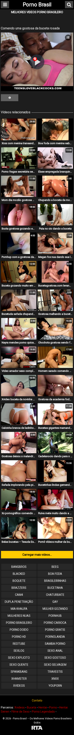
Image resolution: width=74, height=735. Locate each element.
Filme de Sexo (21, 711)
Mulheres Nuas (19, 615)
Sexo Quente (18, 664)
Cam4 (19, 594)
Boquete (19, 580)
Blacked (19, 573)
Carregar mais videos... (37, 554)
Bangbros (19, 566)
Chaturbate (55, 594)
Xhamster (19, 678)
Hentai (42, 707)
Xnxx (55, 678)
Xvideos (19, 685)
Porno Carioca (55, 622)
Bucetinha (55, 587)
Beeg (55, 566)
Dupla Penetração (19, 601)
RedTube (19, 643)
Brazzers (19, 587)
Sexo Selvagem (55, 664)
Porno (53, 707)
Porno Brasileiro (19, 622)
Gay (55, 601)
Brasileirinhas (55, 580)
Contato (37, 700)
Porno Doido (19, 629)
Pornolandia (55, 636)
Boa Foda (55, 573)
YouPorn (55, 685)
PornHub (55, 615)
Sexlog (19, 650)
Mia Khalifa (19, 608)
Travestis (55, 671)
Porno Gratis (55, 629)
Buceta (31, 707)
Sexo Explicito (19, 657)
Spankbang (19, 671)
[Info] (9, 97)
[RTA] (37, 728)
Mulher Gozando (55, 608)
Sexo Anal (55, 650)
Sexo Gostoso (55, 657)
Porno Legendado (43, 711)
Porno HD (19, 636)
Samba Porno (55, 643)
